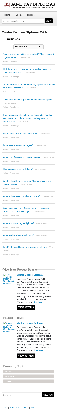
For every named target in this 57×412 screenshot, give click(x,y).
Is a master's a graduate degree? (18, 145)
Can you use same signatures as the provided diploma (28, 99)
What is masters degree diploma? (18, 223)
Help (33, 407)
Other (8, 381)
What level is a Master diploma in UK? (20, 133)
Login (19, 14)
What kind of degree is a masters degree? (22, 157)
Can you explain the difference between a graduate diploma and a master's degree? (26, 210)
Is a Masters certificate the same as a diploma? (25, 247)
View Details (26, 307)
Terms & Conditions (19, 407)
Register (31, 14)
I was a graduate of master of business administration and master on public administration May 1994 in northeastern (27, 118)
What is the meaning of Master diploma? (21, 196)
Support (9, 376)
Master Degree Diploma (30, 274)
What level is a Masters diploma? (18, 235)
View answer (25, 57)
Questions (13, 39)
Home (7, 14)
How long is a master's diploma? (18, 169)
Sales (8, 371)
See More (38, 301)
